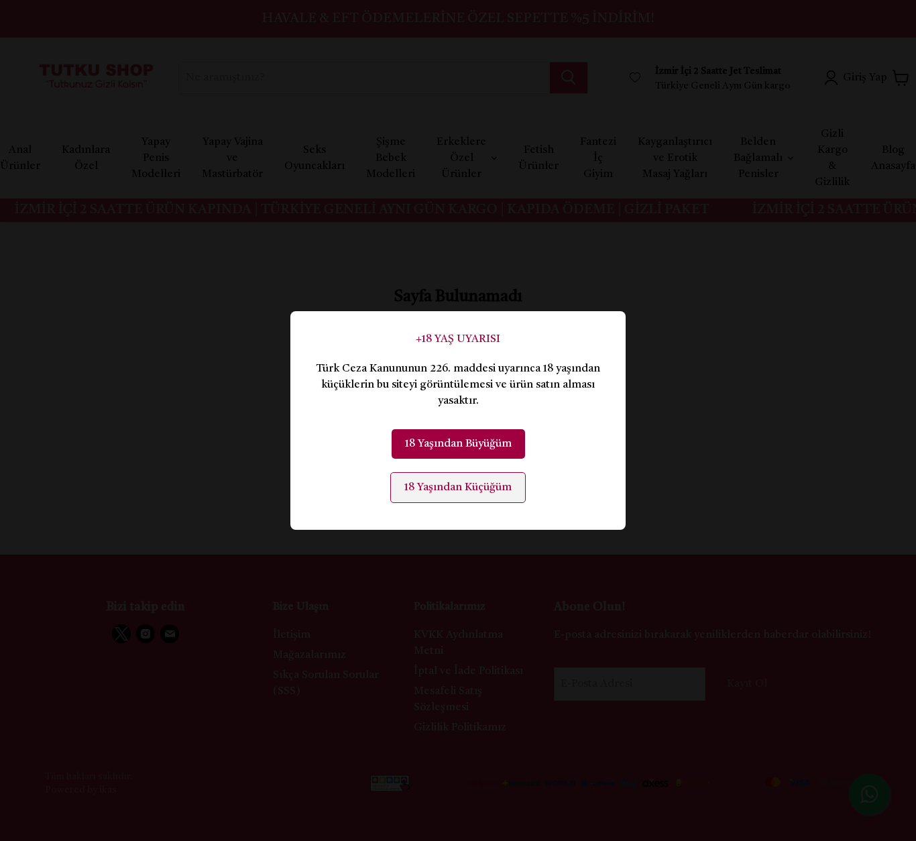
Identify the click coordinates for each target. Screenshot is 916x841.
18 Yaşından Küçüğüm (458, 487)
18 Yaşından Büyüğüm (458, 444)
